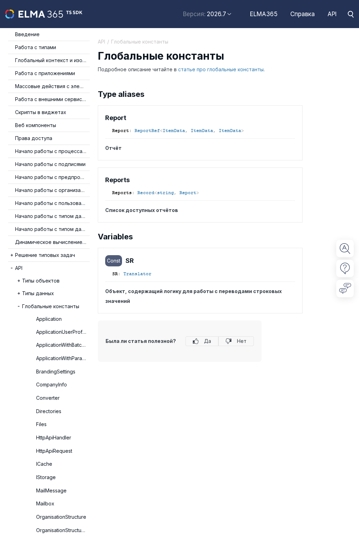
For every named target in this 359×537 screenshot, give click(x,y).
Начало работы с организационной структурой (52, 190)
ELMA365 (264, 14)
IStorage (46, 477)
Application (49, 319)
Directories (48, 411)
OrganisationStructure (61, 517)
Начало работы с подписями (50, 164)
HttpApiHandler (53, 437)
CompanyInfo (51, 384)
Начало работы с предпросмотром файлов (52, 177)
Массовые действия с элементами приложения (52, 86)
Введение (27, 34)
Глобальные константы (50, 306)
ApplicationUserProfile (62, 332)
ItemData (174, 130)
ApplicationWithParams (62, 358)
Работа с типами (35, 47)
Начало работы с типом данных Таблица (52, 216)
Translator (137, 274)
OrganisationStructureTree (63, 530)
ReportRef (147, 130)
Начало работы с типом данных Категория (52, 229)
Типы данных (38, 293)
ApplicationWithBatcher (62, 345)
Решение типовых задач (45, 255)
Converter (48, 398)
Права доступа (33, 138)
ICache (44, 464)
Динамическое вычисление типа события (52, 242)
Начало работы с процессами (52, 151)
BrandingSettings (55, 371)
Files (41, 424)
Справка (302, 14)
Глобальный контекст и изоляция (52, 60)
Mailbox (45, 503)
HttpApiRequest (54, 451)
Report (188, 192)
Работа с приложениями (45, 73)
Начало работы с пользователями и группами (52, 203)
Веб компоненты (35, 125)
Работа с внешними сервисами (52, 99)
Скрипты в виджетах (40, 112)
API (332, 14)
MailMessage (51, 490)
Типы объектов (41, 281)
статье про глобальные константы (221, 69)
